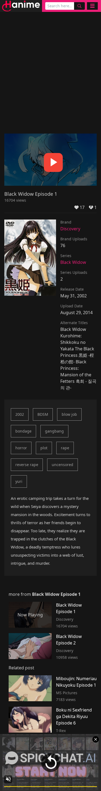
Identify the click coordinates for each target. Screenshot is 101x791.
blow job (69, 414)
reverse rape (26, 464)
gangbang (54, 431)
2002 (19, 414)
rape (65, 447)
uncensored (62, 464)
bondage (23, 431)
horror (21, 447)
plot (43, 447)
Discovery (70, 229)
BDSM (42, 414)
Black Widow (73, 262)
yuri (18, 481)
